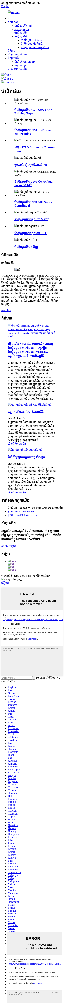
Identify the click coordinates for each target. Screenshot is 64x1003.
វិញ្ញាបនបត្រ (20, 65)
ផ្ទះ (9, 18)
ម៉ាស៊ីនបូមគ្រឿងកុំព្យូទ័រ (32, 43)
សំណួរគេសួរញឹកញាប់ (18, 54)
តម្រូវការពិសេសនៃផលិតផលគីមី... (27, 412)
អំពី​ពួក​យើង (13, 58)
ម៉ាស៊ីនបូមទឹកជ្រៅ (23, 25)
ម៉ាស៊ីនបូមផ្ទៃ (20, 36)
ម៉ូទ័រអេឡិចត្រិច (21, 29)
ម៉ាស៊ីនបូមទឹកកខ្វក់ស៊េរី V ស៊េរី (31, 219)
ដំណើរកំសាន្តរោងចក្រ (25, 61)
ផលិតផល (13, 22)
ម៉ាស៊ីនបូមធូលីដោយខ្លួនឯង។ (35, 47)
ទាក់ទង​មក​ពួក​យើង (17, 68)
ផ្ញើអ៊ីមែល (5, 583)
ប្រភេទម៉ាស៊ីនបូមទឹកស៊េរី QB (30, 165)
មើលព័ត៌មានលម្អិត (17, 443)
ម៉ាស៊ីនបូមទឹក (21, 33)
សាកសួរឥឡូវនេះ (9, 546)
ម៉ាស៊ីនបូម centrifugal (32, 40)
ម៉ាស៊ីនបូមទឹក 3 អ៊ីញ (26, 247)
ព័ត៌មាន (11, 50)
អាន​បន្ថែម (6, 310)
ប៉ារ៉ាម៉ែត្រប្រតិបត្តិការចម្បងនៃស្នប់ (26, 457)
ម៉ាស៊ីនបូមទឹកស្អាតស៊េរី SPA (30, 233)
